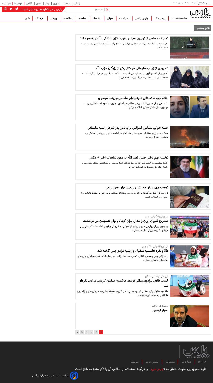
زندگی (77, 3)
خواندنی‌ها (6, 3)
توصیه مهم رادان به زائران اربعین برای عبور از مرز (136, 187)
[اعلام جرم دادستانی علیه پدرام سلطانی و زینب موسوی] (189, 107)
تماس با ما (152, 362)
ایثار (47, 3)
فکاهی (29, 3)
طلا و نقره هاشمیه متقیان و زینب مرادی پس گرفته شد (132, 250)
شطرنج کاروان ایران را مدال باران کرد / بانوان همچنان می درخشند (125, 220)
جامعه (83, 18)
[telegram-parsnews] (16, 9)
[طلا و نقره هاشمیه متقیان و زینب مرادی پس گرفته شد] (189, 256)
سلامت (67, 3)
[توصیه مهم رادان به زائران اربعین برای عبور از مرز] (189, 197)
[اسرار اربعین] (189, 316)
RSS (201, 362)
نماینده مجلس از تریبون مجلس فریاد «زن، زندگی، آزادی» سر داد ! (124, 38)
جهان (110, 18)
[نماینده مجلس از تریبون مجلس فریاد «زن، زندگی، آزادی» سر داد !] (189, 48)
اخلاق (39, 3)
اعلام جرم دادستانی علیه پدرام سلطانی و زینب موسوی (133, 98)
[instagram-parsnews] (5, 9)
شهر (27, 18)
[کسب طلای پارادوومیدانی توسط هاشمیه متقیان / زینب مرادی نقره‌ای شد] (189, 286)
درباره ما (186, 362)
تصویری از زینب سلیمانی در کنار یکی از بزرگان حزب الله (132, 68)
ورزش (54, 18)
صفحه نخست (179, 18)
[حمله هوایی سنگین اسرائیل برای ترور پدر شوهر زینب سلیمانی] (189, 137)
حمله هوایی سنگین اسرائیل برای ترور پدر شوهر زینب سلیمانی (128, 127)
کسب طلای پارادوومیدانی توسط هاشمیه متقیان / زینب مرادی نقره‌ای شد (123, 283)
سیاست (124, 18)
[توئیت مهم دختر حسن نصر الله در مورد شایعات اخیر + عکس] (189, 167)
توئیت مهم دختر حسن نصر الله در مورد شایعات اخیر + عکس (128, 157)
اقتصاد (97, 18)
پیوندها (134, 362)
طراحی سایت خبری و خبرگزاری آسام (50, 376)
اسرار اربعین (160, 310)
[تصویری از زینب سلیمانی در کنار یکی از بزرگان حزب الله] (189, 77)
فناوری (56, 3)
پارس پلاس (142, 18)
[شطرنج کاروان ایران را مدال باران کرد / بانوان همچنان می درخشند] (189, 227)
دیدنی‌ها (18, 3)
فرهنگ (40, 18)
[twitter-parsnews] (10, 9)
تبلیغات (170, 362)
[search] (108, 9)
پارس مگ (160, 18)
